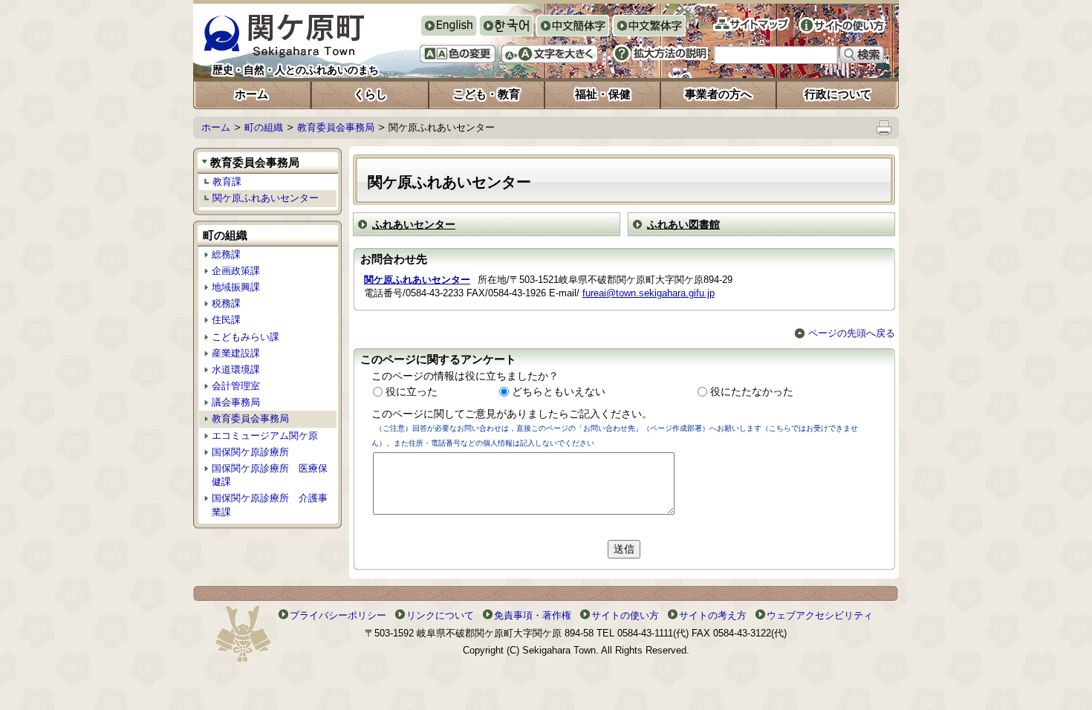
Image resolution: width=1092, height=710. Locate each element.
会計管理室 (236, 385)
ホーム (251, 94)
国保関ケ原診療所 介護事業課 (270, 504)
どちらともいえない (558, 391)
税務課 (226, 303)
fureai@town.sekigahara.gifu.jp (648, 293)
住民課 (226, 319)
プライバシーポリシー (338, 615)
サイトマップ (751, 24)
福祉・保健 (603, 94)
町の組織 (263, 127)
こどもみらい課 (245, 336)
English (448, 25)
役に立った (412, 391)
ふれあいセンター (413, 224)
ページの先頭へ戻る (851, 333)
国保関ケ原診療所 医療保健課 (270, 475)
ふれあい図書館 (683, 224)
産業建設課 (236, 353)
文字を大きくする (549, 54)
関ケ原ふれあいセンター (265, 197)
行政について (838, 94)
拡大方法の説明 (660, 53)
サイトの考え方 (713, 615)
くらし (370, 94)
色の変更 (457, 54)
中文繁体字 (649, 27)
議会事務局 (236, 402)
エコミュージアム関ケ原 (265, 435)
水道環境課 (236, 369)
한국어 (505, 27)
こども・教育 (486, 94)
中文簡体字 (572, 27)
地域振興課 (236, 287)
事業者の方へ (718, 94)
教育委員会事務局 (335, 127)
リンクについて (440, 615)
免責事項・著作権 (532, 615)
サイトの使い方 (842, 25)
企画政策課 (236, 270)
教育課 (226, 181)
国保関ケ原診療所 (250, 451)
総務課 (226, 254)
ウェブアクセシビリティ (820, 615)
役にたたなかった (751, 391)
